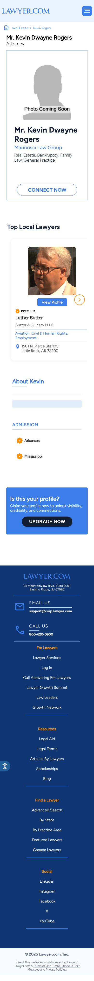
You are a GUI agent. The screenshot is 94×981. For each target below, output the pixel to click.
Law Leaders (47, 697)
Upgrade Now (47, 521)
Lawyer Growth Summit (47, 687)
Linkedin (47, 881)
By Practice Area (47, 830)
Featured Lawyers (47, 840)
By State (47, 820)
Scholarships (47, 768)
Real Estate (24, 154)
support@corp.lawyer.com (50, 611)
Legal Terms (47, 748)
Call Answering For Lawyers (47, 677)
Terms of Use (42, 966)
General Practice (39, 160)
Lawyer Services (47, 657)
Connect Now (47, 190)
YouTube (47, 921)
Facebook (47, 901)
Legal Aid (47, 739)
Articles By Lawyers (47, 758)
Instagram (47, 891)
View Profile (52, 302)
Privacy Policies (56, 969)
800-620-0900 (41, 634)
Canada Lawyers (47, 850)
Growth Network (47, 707)
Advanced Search (47, 810)
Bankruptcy (47, 154)
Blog (47, 778)
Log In (47, 667)
